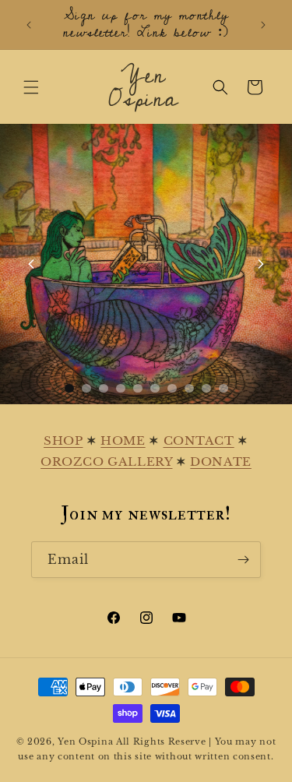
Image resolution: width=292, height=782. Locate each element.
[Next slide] (260, 264)
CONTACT (199, 440)
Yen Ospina (85, 741)
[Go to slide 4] (120, 388)
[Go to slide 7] (172, 388)
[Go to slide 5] (137, 388)
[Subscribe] (243, 559)
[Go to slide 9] (206, 388)
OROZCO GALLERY (106, 461)
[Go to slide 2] (86, 388)
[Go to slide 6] (155, 388)
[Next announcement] (263, 25)
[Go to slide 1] (69, 388)
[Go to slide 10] (223, 388)
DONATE (221, 461)
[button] (31, 87)
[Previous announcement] (29, 25)
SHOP (63, 440)
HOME (122, 440)
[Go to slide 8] (189, 388)
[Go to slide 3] (103, 388)
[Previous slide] (31, 264)
